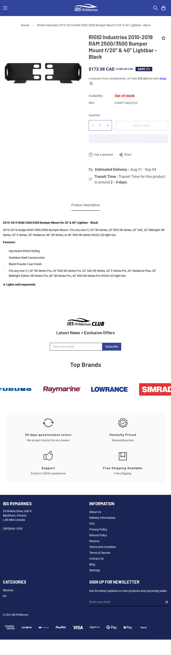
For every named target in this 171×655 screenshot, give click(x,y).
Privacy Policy (98, 529)
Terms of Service (99, 552)
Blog (92, 564)
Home (25, 25)
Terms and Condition (102, 547)
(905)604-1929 (13, 528)
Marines (8, 590)
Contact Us (96, 558)
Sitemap (94, 570)
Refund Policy (98, 535)
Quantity (94, 115)
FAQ (92, 523)
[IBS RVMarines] (85, 8)
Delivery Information (102, 517)
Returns (94, 541)
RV (5, 596)
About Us (95, 512)
